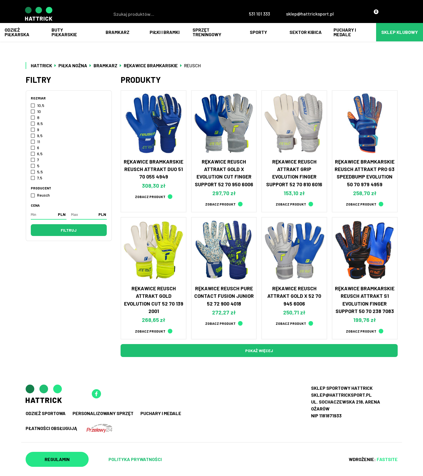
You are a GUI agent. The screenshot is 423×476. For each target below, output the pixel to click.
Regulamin (57, 459)
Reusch (43, 195)
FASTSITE (387, 459)
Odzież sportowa (46, 413)
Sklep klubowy (399, 32)
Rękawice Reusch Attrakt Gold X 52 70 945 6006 (294, 296)
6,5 (40, 153)
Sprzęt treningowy (207, 32)
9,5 (40, 135)
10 (39, 111)
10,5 (40, 105)
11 (38, 141)
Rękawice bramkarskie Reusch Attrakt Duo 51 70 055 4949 (153, 169)
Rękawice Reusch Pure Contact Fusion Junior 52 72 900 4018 (224, 296)
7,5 (39, 177)
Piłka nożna (72, 65)
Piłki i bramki (165, 32)
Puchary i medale (345, 32)
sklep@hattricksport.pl (310, 13)
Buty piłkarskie (64, 32)
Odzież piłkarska (17, 32)
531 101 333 (259, 13)
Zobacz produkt (150, 197)
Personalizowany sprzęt (103, 413)
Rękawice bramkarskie (151, 65)
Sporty (258, 32)
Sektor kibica (305, 32)
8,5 (40, 123)
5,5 (40, 171)
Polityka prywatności (135, 459)
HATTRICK (41, 65)
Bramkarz (117, 32)
